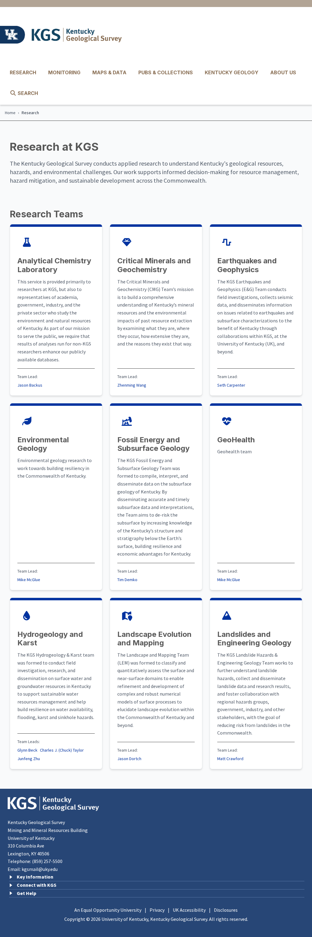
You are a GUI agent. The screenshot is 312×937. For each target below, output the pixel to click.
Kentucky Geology (231, 72)
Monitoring (64, 72)
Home (10, 112)
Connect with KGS (36, 885)
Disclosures (226, 910)
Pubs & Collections (165, 72)
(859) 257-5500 (47, 861)
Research (23, 72)
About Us (283, 72)
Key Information (35, 877)
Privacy (157, 910)
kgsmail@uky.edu (40, 869)
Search (27, 93)
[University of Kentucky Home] (14, 35)
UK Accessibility (189, 910)
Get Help (26, 893)
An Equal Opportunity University (107, 910)
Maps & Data (109, 72)
